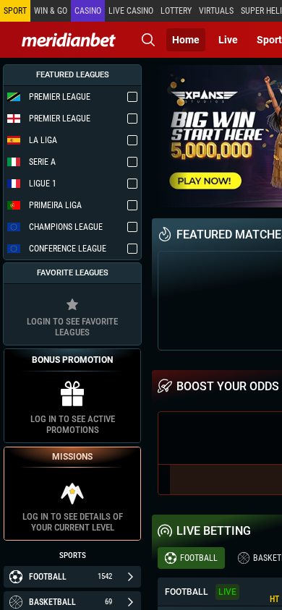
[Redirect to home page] (68, 40)
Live (228, 40)
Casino (87, 11)
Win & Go (50, 11)
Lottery (176, 11)
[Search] (148, 40)
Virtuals (216, 11)
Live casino (130, 11)
